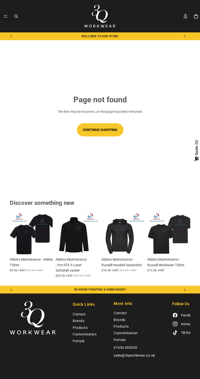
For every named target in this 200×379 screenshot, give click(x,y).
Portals (79, 341)
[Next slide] (185, 36)
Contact (79, 314)
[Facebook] (175, 315)
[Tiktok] (175, 333)
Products (80, 328)
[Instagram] (175, 324)
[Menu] (5, 16)
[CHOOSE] (45, 247)
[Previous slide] (11, 36)
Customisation (85, 334)
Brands (78, 321)
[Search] (16, 16)
